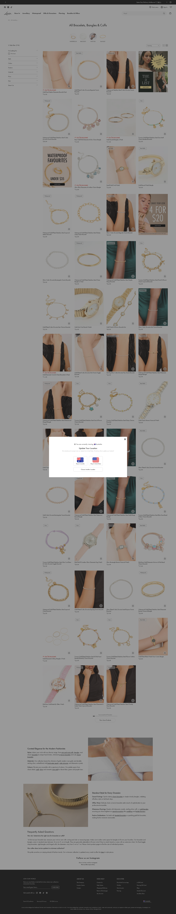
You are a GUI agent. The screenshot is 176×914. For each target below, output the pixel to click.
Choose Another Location (88, 469)
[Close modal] (125, 439)
